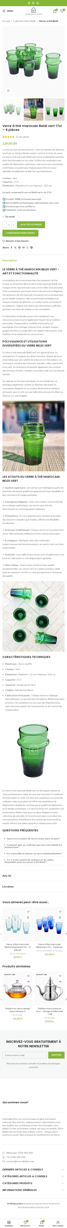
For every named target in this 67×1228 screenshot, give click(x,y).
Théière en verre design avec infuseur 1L (17, 1010)
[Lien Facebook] (29, 3)
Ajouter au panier (31, 224)
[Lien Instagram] (33, 3)
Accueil (6, 21)
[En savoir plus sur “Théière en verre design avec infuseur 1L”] (28, 982)
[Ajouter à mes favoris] (28, 912)
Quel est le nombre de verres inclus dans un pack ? (33, 838)
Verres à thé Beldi (48, 21)
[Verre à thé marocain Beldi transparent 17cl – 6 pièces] (17, 924)
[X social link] (15, 247)
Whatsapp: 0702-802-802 (19, 1152)
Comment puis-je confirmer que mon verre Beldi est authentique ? (33, 845)
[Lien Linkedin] (24, 247)
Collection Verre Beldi (24, 21)
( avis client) (22, 136)
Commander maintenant (20, 233)
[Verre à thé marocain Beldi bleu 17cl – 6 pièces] (49, 924)
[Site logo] (33, 10)
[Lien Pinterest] (19, 247)
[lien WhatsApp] (37, 3)
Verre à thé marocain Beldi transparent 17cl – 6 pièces (18, 947)
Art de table (58, 950)
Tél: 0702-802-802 (15, 1157)
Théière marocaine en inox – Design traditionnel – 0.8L (49, 1011)
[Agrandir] (8, 90)
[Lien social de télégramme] (31, 247)
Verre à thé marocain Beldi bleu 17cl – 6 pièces (49, 946)
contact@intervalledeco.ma (20, 1161)
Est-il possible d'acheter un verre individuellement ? (34, 853)
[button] (5, 61)
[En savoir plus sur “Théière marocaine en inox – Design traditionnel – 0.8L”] (60, 982)
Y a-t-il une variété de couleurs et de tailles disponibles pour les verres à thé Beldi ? (29, 860)
